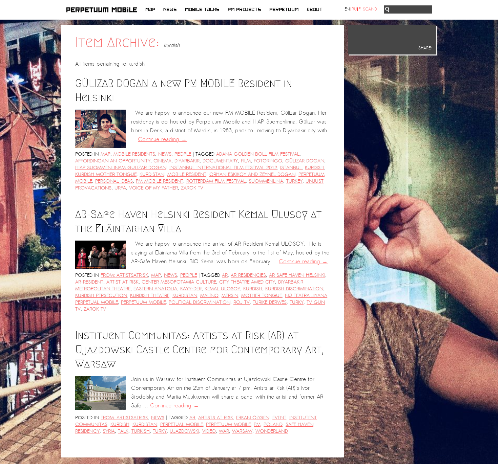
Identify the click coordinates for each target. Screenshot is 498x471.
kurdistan (152, 174)
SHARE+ (425, 48)
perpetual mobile (96, 302)
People (182, 154)
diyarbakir (187, 160)
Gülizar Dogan (304, 160)
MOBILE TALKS (202, 9)
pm (257, 424)
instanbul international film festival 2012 (223, 167)
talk (123, 431)
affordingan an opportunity (112, 160)
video (209, 431)
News (170, 9)
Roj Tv (241, 302)
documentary (220, 160)
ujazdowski (184, 431)
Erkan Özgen (252, 417)
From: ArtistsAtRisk (124, 275)
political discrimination (199, 302)
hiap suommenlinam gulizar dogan (120, 167)
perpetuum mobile (143, 302)
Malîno (209, 295)
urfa (120, 188)
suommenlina (266, 181)
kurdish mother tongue (106, 174)
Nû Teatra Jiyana (306, 295)
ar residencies (248, 275)
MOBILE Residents (134, 154)
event (279, 417)
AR (225, 275)
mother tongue (261, 295)
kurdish (314, 167)
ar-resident (89, 282)
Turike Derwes (270, 302)
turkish (140, 431)
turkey (294, 181)
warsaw (242, 431)
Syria (109, 431)
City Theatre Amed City (247, 282)
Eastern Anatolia (155, 288)
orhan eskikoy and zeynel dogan (252, 174)
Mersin (230, 295)
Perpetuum (283, 9)
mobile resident (186, 174)
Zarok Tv (192, 188)
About (315, 9)
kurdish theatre (149, 295)
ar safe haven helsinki (297, 275)
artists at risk (215, 417)
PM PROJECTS (244, 9)
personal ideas (114, 181)
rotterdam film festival (216, 181)
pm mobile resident (159, 181)
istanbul (291, 167)
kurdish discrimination (294, 288)
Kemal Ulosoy (222, 288)
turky (297, 302)
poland (273, 424)
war (224, 431)
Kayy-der (191, 288)
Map (150, 9)
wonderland (271, 431)
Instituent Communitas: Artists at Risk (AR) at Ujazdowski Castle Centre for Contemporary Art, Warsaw (199, 349)
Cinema (162, 160)
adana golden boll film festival (257, 154)
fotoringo (268, 160)
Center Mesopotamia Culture (179, 282)
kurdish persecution (101, 295)
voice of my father (153, 188)
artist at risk (122, 282)
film (246, 160)
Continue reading (162, 139)
